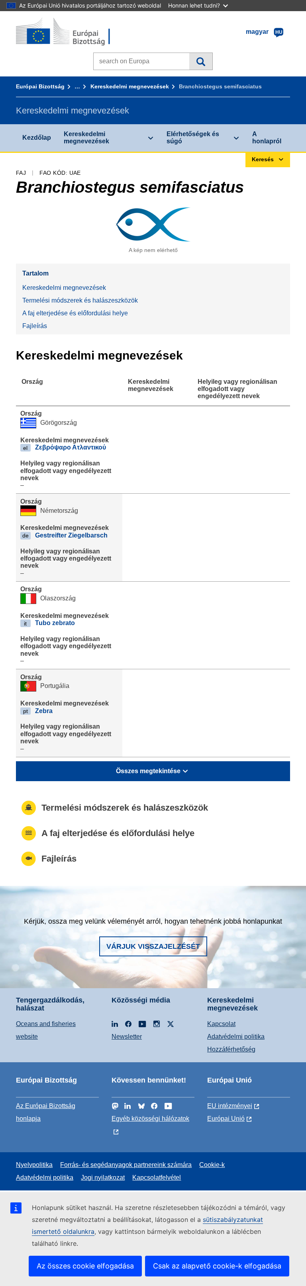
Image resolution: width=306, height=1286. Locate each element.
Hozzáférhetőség (231, 1049)
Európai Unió (226, 1118)
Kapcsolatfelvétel (156, 1177)
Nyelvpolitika (34, 1164)
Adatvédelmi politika (236, 1036)
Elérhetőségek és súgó (193, 138)
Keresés (200, 61)
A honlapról (266, 138)
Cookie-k (212, 1164)
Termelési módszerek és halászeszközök (80, 300)
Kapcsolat (221, 1023)
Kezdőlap (36, 137)
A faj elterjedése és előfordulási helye (75, 313)
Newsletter (127, 1036)
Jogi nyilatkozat (103, 1177)
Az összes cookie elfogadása (85, 1266)
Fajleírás (34, 325)
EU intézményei (229, 1105)
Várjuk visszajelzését (153, 946)
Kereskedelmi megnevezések (129, 86)
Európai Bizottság (40, 86)
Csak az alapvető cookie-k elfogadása (217, 1266)
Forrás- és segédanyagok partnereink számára (126, 1164)
